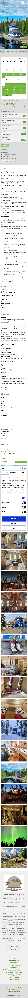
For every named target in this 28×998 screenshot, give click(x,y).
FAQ (14, 959)
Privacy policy (11, 995)
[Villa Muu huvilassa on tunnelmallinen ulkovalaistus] (14, 581)
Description (9, 51)
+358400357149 (6, 451)
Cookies (19, 995)
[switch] (24, 502)
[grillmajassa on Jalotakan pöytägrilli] (14, 602)
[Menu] (26, 2)
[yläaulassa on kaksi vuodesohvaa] (14, 560)
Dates (2, 55)
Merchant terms (7, 161)
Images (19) (23, 51)
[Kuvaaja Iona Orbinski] (14, 836)
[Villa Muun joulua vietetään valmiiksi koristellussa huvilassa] (14, 815)
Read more (14, 946)
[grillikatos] (14, 794)
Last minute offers (14, 977)
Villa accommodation (14, 965)
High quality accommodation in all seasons (14, 969)
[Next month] (24, 80)
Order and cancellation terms (13, 994)
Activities (14, 976)
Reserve (5, 145)
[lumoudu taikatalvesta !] (14, 730)
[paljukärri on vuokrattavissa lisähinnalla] (14, 858)
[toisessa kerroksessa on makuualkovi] (14, 709)
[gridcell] (3, 64)
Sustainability (14, 962)
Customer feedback (14, 979)
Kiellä (14, 528)
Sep (7, 79)
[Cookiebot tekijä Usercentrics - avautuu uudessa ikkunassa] (20, 468)
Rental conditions (14, 960)
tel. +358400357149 (14, 989)
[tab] (14, 115)
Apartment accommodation (14, 964)
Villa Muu (23, 6)
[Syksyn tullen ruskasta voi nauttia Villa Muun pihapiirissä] (14, 624)
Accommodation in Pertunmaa (14, 972)
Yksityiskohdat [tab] (14, 472)
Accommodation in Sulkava (14, 974)
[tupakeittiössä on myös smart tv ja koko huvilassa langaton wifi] (14, 539)
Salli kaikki (14, 518)
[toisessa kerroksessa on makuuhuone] (14, 687)
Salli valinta (14, 523)
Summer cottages (14, 967)
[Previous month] (3, 59)
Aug (10, 59)
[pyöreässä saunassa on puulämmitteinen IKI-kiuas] (14, 751)
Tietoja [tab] (23, 472)
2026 (20, 59)
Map (16, 51)
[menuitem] (22, 2)
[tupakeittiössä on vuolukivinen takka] (14, 666)
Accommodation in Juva (12, 6)
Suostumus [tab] (5, 472)
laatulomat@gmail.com (7, 450)
